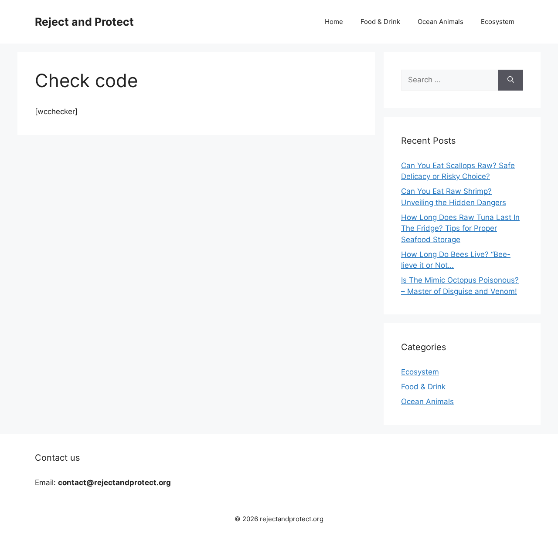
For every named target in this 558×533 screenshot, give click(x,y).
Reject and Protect (84, 21)
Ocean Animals (440, 21)
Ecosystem (497, 21)
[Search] (510, 80)
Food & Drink (380, 21)
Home (334, 21)
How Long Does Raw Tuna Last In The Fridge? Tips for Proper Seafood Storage (460, 228)
